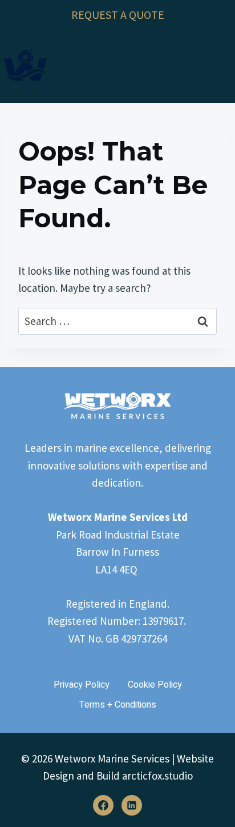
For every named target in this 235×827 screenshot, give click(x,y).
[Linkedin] (131, 805)
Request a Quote (117, 14)
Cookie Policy (155, 685)
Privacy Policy (82, 685)
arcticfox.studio (157, 775)
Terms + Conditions (117, 705)
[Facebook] (103, 805)
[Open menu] (218, 66)
